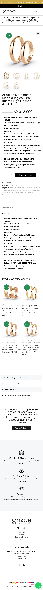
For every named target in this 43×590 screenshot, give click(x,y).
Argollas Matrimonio (19, 190)
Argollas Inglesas (7, 190)
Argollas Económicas (33, 188)
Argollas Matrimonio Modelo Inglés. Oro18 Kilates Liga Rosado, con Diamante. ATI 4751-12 (30, 349)
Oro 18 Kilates (29, 192)
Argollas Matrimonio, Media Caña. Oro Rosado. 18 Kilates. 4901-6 (10, 311)
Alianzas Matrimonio (15, 188)
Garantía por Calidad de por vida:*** (23, 2)
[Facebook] (24, 565)
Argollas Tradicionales (33, 190)
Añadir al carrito (25, 175)
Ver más (36, 499)
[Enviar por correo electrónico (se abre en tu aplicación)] (23, 6)
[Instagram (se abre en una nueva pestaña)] (21, 6)
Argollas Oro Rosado (15, 185)
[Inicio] (3, 22)
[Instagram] (19, 565)
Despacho (21, 494)
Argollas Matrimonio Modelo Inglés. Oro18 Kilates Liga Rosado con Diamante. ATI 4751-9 (11, 348)
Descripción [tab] (8, 207)
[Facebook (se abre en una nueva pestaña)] (19, 6)
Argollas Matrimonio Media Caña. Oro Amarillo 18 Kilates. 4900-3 (30, 311)
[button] (38, 33)
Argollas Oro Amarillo (29, 304)
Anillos (24, 188)
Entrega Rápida (6, 192)
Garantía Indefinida (18, 192)
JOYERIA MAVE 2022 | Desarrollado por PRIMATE (21, 586)
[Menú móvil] (38, 11)
